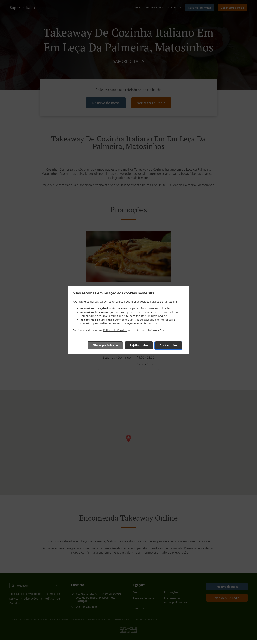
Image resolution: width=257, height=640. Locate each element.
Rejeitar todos (139, 345)
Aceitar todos (168, 345)
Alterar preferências (105, 345)
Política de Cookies (115, 330)
